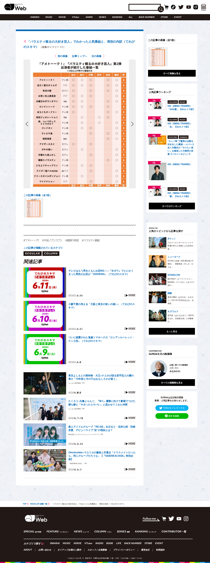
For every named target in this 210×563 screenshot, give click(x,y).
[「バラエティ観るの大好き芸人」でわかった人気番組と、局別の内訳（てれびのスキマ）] (33, 207)
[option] (172, 368)
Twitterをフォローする (174, 407)
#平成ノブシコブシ (52, 240)
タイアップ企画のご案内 (69, 550)
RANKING (117, 17)
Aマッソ (172, 238)
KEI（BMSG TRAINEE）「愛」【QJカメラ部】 (180, 194)
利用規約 (160, 550)
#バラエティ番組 (91, 240)
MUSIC (48, 17)
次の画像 (96, 56)
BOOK (109, 543)
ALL (131, 17)
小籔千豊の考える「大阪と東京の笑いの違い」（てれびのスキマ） (101, 305)
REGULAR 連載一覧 (38, 503)
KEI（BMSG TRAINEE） (180, 164)
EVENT (177, 17)
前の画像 (63, 56)
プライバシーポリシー (124, 550)
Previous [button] (151, 368)
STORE (164, 17)
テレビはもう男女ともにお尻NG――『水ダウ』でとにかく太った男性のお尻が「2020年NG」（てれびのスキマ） (101, 272)
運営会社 (145, 550)
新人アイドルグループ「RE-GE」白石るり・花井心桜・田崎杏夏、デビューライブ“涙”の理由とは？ (101, 428)
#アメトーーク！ (31, 240)
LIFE (118, 543)
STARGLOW (174, 274)
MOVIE (62, 17)
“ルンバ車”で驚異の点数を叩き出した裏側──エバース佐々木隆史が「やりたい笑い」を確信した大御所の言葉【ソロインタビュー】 (181, 147)
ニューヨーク (174, 256)
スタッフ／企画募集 (97, 550)
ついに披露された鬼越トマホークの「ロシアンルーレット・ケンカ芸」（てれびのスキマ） (101, 339)
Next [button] (189, 368)
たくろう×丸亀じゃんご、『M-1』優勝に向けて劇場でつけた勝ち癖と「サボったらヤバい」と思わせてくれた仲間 (101, 402)
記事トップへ (79, 56)
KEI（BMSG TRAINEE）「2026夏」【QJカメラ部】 (181, 107)
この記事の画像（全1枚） (38, 195)
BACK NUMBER (147, 17)
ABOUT (28, 550)
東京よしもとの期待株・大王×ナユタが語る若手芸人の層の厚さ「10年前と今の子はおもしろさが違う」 (101, 377)
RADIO (99, 543)
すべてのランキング (172, 206)
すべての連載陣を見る (172, 382)
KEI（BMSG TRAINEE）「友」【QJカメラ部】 (180, 125)
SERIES (102, 17)
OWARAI (34, 17)
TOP (24, 503)
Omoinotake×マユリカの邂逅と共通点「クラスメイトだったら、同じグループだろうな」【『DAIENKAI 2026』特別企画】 (102, 456)
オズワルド (173, 311)
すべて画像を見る (171, 73)
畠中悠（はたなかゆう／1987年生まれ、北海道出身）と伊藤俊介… (181, 318)
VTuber (75, 17)
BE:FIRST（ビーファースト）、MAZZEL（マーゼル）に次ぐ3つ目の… (181, 281)
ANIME (89, 17)
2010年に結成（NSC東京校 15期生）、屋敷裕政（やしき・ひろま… (180, 263)
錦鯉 (170, 293)
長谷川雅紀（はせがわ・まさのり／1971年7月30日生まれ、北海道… (181, 300)
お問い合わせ (44, 550)
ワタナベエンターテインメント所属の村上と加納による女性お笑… (180, 245)
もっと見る (171, 331)
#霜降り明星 (72, 240)
